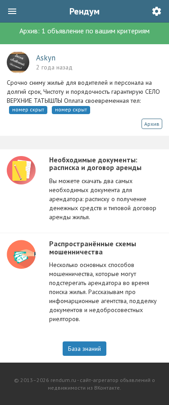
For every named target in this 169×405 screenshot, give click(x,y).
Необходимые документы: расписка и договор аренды (95, 163)
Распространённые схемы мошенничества (92, 247)
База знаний (84, 349)
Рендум (84, 11)
